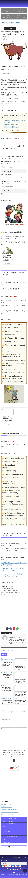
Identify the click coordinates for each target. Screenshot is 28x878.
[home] (9, 645)
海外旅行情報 (6, 842)
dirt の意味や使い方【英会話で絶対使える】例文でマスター (20, 702)
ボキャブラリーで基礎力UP (10, 836)
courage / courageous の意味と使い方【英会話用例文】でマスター (20, 681)
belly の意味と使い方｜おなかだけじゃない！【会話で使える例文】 (7, 689)
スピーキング (6, 831)
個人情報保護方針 (17, 857)
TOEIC (5, 829)
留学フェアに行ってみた (7, 814)
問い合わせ (24, 857)
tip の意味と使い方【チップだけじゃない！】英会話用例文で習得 (20, 694)
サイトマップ (9, 857)
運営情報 (3, 857)
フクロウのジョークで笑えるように (9, 812)
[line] (17, 628)
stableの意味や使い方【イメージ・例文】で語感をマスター (7, 702)
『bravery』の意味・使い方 (11, 124)
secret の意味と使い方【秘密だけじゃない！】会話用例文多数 (7, 664)
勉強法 (5, 826)
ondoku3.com (24, 177)
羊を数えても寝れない (6, 807)
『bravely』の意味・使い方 (11, 127)
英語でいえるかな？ (8, 821)
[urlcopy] (20, 628)
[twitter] (7, 628)
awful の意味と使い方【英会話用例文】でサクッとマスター (20, 668)
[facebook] (10, 628)
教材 (4, 834)
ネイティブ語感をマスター (7, 650)
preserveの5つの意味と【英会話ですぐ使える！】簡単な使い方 (7, 676)
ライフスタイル (7, 839)
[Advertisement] (14, 611)
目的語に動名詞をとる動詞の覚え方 (9, 809)
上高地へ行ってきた (6, 804)
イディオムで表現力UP (9, 823)
